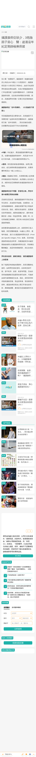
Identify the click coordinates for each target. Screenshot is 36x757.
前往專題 (18, 556)
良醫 (2, 32)
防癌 (6, 32)
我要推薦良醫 (18, 643)
